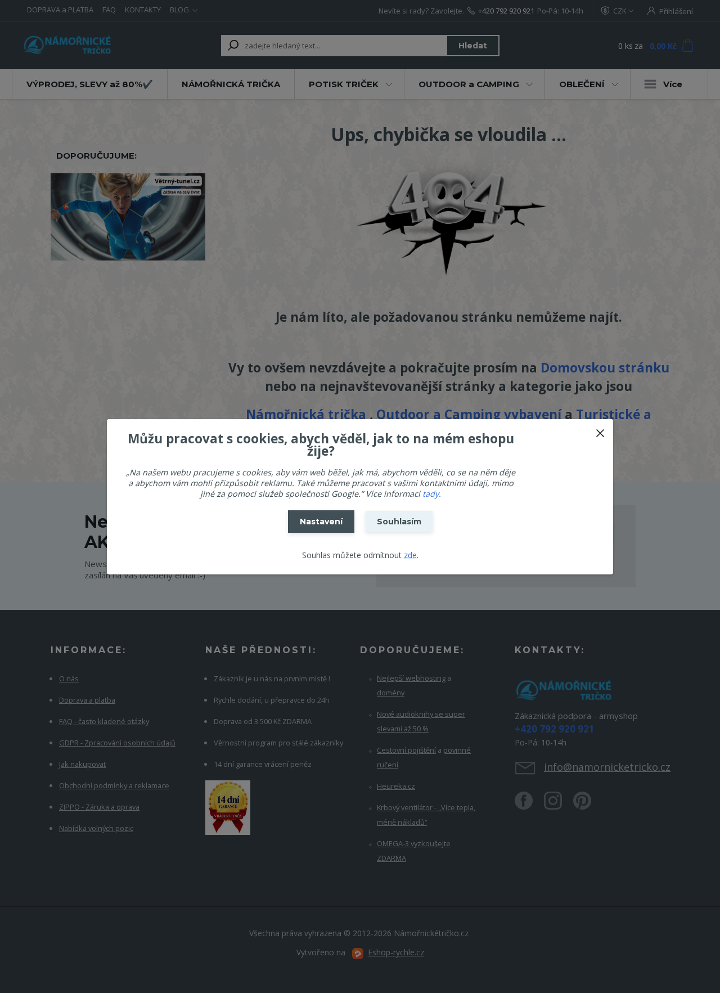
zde (410, 555)
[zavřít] (600, 430)
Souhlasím (399, 521)
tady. (431, 493)
